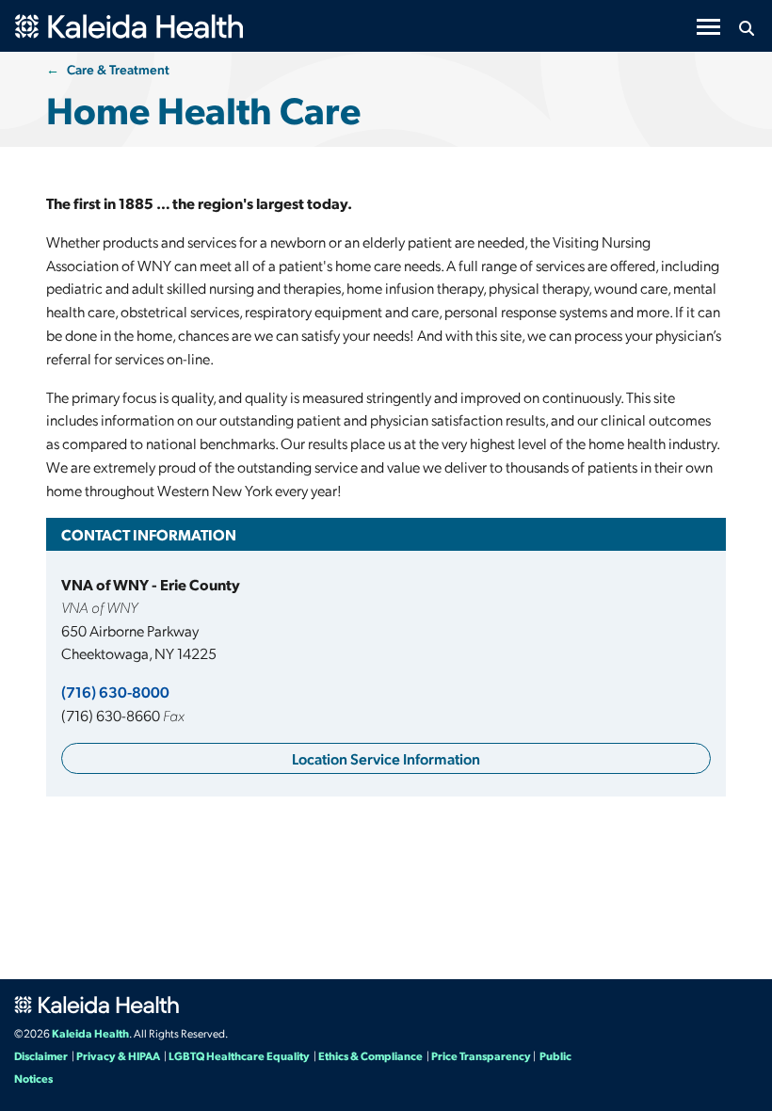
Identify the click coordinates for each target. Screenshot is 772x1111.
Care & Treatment (118, 68)
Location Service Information (386, 758)
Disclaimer (41, 1055)
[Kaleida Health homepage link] (108, 19)
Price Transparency (481, 1055)
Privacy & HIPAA (118, 1055)
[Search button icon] (746, 28)
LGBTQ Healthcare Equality (239, 1055)
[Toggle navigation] (708, 27)
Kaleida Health (90, 1032)
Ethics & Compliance (370, 1055)
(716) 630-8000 (115, 691)
